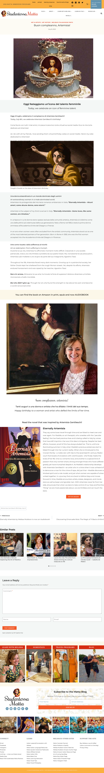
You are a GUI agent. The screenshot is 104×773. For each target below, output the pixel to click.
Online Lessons (94, 5)
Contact (40, 2)
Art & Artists (36, 22)
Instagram (3, 747)
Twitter (2, 752)
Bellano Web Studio (70, 770)
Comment (8, 591)
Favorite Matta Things (63, 2)
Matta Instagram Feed (60, 760)
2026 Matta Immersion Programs (16, 4)
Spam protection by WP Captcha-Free (12, 632)
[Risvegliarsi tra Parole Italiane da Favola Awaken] (25, 725)
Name (5, 619)
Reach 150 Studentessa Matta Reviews (11, 758)
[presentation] (12, 544)
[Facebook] (72, 2)
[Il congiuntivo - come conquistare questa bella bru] (43, 725)
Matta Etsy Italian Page (60, 756)
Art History (46, 22)
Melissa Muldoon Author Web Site (63, 747)
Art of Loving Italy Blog (60, 754)
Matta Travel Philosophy (34, 763)
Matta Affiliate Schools (33, 752)
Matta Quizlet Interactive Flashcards (38, 750)
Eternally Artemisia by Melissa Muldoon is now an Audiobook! (25, 517)
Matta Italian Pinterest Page (61, 758)
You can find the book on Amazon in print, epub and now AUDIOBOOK (52, 295)
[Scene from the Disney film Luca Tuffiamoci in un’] (60, 725)
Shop (50, 6)
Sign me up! (70, 707)
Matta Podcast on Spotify (60, 745)
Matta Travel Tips (32, 760)
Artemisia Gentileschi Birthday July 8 (13, 508)
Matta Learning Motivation (35, 758)
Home (34, 2)
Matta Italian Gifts (32, 754)
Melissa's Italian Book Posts (62, 22)
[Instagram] (75, 2)
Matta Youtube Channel (60, 743)
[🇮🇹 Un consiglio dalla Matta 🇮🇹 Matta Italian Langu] (78, 725)
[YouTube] (72, 6)
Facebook (3, 745)
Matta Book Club (32, 756)
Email (56, 619)
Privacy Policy (84, 747)
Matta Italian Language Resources (37, 747)
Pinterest (3, 750)
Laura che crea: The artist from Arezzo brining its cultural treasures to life (65, 559)
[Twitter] (82, 2)
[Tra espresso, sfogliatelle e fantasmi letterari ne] (8, 725)
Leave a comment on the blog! (89, 745)
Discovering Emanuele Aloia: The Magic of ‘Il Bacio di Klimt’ (80, 517)
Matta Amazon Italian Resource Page (64, 752)
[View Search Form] (101, 13)
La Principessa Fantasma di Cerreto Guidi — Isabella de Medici (90, 559)
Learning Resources (49, 2)
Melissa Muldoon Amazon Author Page (65, 750)
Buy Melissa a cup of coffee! (88, 743)
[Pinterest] (79, 2)
